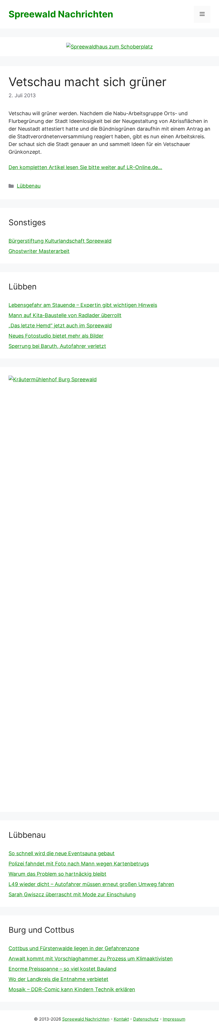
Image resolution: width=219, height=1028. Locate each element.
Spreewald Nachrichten (61, 14)
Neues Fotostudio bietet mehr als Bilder (56, 336)
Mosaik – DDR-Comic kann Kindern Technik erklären (72, 989)
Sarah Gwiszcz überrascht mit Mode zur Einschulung (72, 894)
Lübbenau (28, 186)
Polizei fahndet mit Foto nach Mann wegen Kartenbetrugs (79, 864)
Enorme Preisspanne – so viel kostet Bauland (62, 969)
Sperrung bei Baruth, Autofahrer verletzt (57, 346)
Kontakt (121, 1019)
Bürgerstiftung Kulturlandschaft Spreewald (60, 241)
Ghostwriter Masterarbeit (39, 251)
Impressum (174, 1019)
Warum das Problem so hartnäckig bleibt (57, 874)
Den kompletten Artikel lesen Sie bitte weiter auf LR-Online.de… (85, 167)
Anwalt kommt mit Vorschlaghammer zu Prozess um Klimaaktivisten (91, 959)
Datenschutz (146, 1019)
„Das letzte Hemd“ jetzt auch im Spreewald (60, 326)
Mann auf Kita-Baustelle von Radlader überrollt (65, 315)
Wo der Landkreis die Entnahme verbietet (58, 979)
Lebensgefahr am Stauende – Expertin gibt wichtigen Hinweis (83, 305)
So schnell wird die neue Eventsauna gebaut (62, 853)
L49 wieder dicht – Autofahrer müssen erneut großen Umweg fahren (91, 884)
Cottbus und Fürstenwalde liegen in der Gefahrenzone (74, 948)
